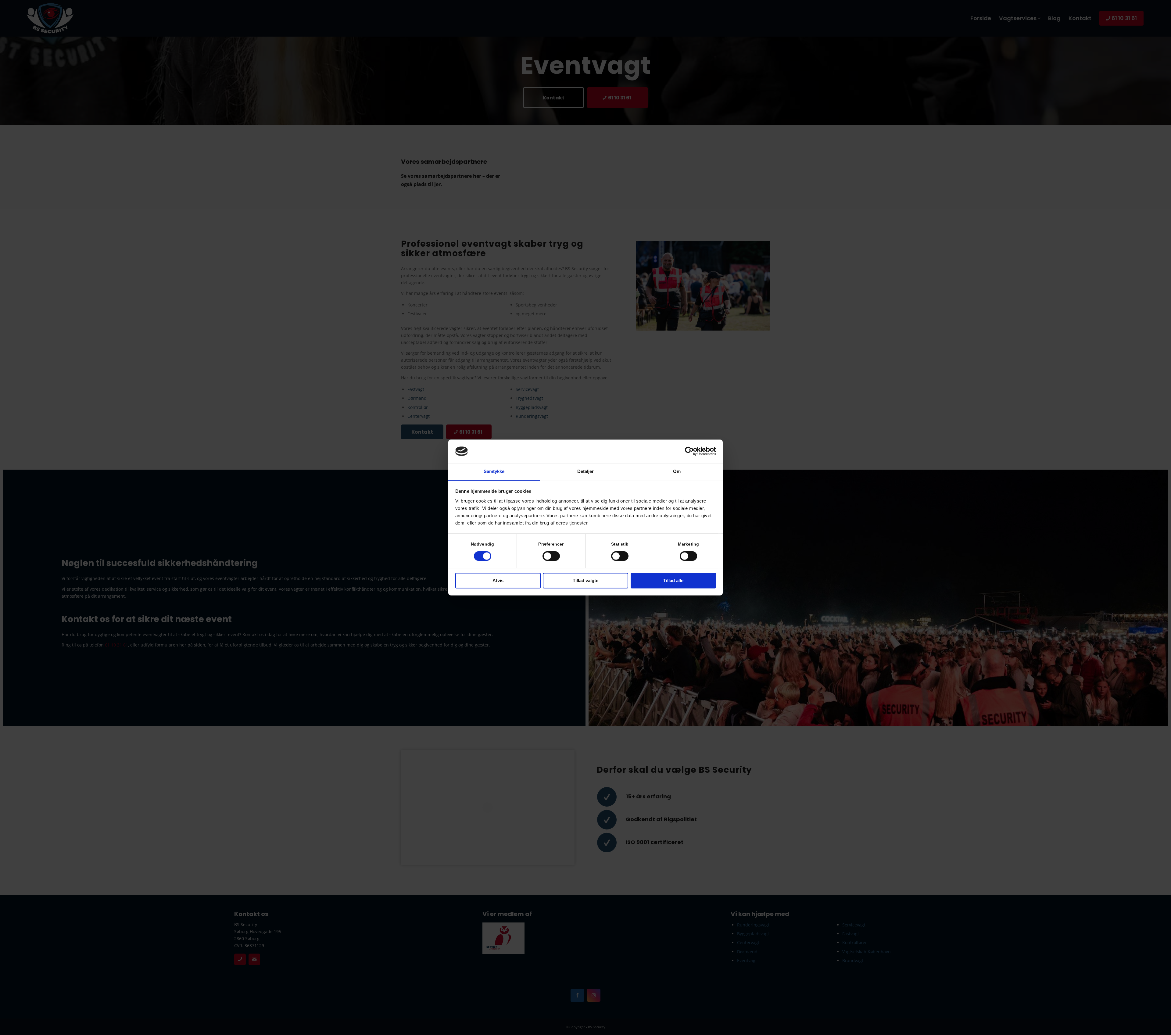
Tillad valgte (585, 580)
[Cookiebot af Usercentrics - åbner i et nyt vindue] (689, 451)
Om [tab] (677, 471)
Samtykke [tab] (494, 471)
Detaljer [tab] (585, 471)
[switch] (551, 556)
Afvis (497, 580)
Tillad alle (673, 580)
